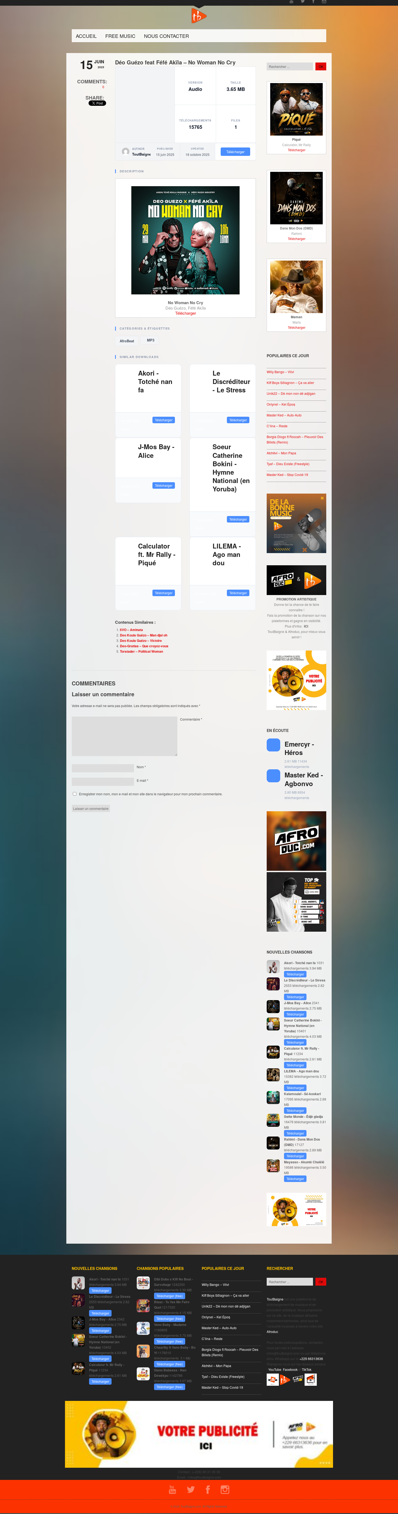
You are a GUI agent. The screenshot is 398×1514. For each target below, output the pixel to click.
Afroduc (272, 1331)
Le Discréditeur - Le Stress (231, 381)
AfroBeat (127, 340)
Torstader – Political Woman (141, 651)
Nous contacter (166, 35)
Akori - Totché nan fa (155, 381)
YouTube (274, 1369)
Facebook (290, 1369)
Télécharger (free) (169, 1295)
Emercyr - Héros (299, 748)
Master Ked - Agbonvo (304, 779)
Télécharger (235, 151)
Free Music (120, 35)
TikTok (306, 1369)
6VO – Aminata (131, 629)
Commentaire (191, 719)
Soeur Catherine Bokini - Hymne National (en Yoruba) (231, 467)
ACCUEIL (86, 35)
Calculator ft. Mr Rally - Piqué (156, 554)
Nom (141, 766)
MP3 (149, 340)
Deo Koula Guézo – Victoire (141, 640)
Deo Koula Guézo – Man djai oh (143, 635)
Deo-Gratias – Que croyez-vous (144, 645)
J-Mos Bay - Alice (156, 450)
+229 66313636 (311, 1358)
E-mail (142, 780)
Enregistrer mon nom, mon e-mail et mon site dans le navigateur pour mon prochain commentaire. (151, 794)
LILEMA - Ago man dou (227, 554)
